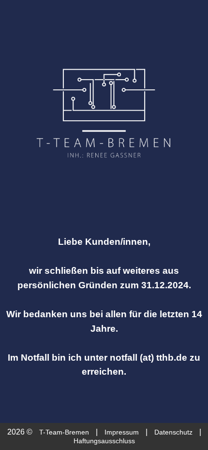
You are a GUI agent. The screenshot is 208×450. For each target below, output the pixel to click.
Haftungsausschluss (104, 441)
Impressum (121, 432)
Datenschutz (173, 432)
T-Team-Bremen (64, 432)
